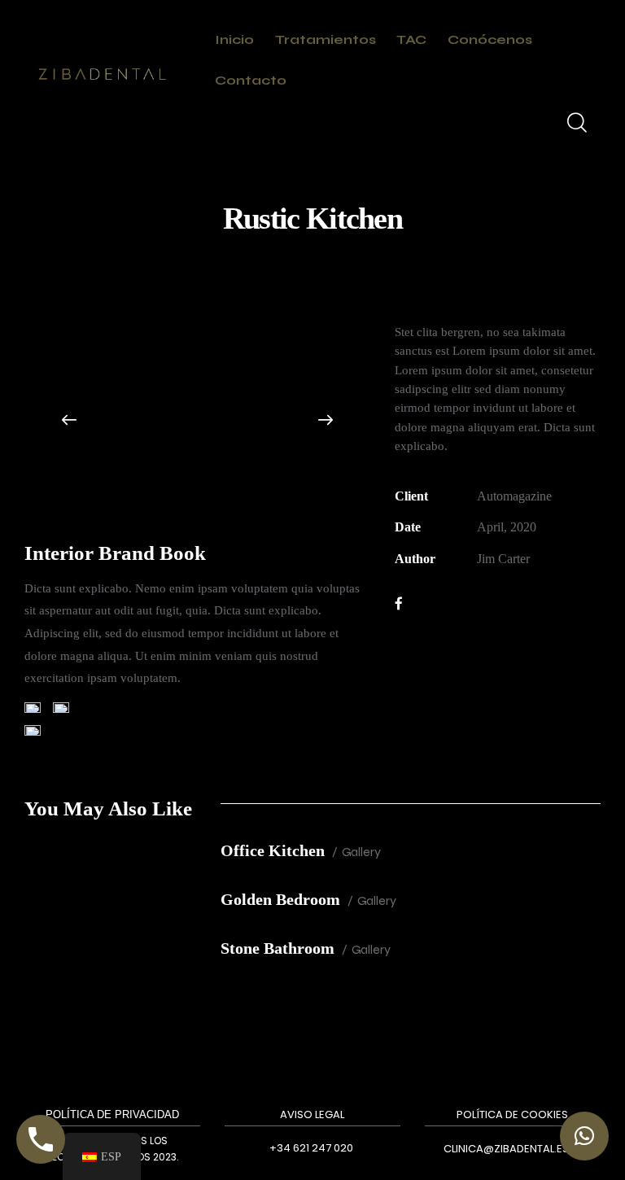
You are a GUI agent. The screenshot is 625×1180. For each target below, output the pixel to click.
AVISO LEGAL (312, 1114)
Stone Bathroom (277, 948)
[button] (69, 420)
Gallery (361, 851)
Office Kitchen (273, 850)
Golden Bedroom (280, 899)
